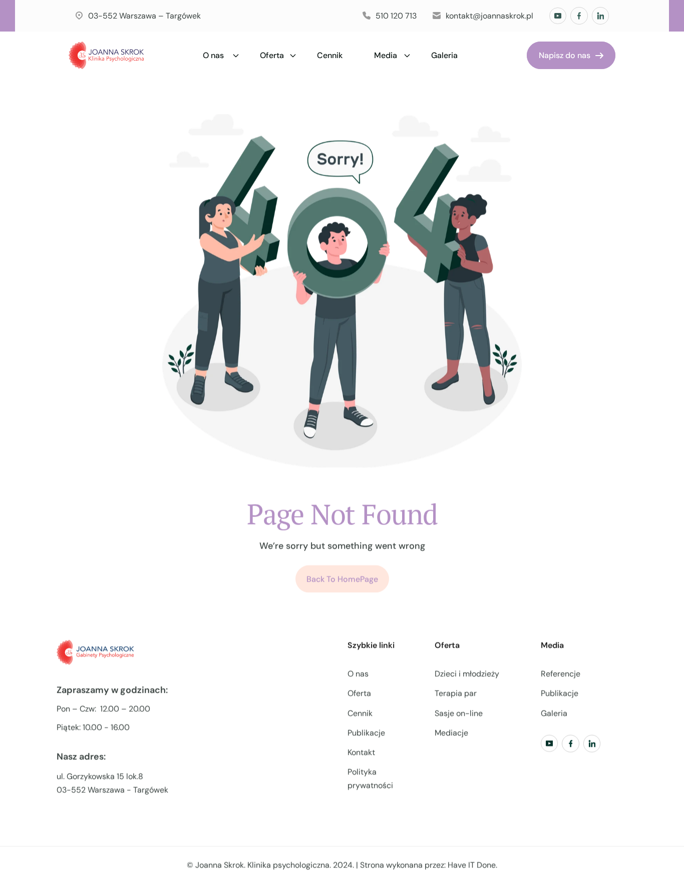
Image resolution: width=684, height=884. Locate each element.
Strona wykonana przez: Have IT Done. (428, 864)
